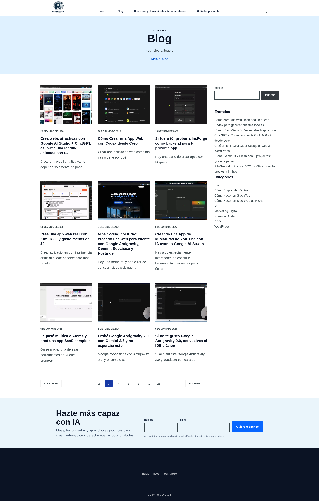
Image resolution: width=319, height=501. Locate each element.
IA (215, 206)
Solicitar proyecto (208, 11)
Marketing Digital (226, 211)
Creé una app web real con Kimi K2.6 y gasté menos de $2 (65, 239)
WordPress (222, 226)
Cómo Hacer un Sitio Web (232, 195)
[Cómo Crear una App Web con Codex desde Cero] (124, 104)
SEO (217, 221)
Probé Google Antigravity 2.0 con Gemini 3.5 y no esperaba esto (123, 341)
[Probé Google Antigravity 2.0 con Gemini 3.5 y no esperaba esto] (124, 302)
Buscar (218, 87)
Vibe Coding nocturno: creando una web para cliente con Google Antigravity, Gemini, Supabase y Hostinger (124, 243)
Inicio (102, 11)
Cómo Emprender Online (231, 190)
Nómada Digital (224, 216)
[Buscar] (265, 11)
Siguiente (194, 383)
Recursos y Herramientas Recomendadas (160, 11)
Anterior (52, 383)
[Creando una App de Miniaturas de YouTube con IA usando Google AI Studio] (181, 200)
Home (145, 473)
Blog (120, 11)
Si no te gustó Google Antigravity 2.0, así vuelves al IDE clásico (181, 341)
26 (158, 383)
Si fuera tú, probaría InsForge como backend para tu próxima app (181, 143)
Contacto (170, 473)
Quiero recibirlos (247, 426)
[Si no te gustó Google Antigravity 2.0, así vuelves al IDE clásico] (181, 302)
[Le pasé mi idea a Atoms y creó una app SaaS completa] (66, 302)
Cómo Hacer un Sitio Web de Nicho (238, 200)
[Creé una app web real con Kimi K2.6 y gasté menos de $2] (66, 200)
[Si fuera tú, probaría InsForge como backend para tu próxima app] (181, 104)
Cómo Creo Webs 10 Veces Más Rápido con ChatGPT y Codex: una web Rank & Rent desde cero (245, 135)
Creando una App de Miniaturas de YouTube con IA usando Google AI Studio (179, 239)
